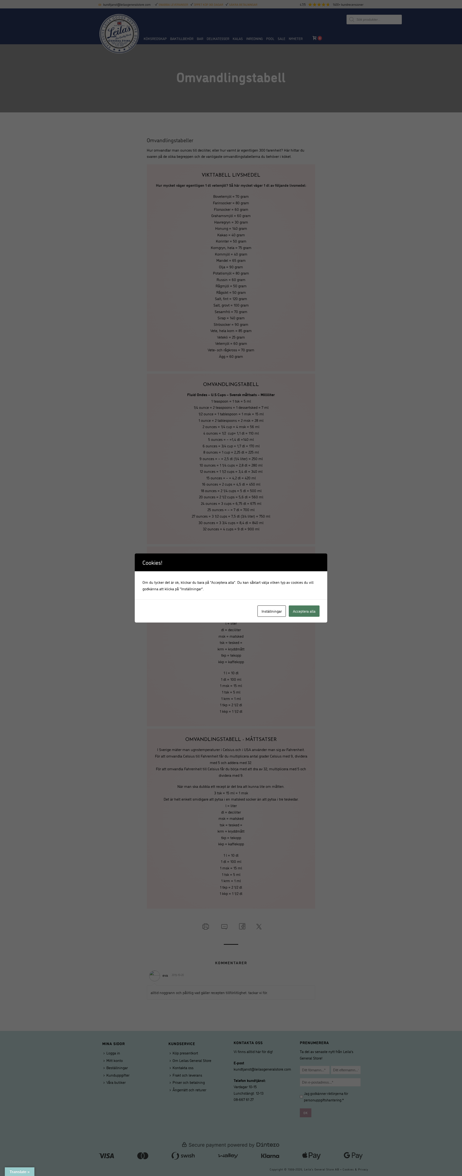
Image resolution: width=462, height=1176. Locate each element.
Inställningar (272, 611)
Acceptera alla (304, 611)
